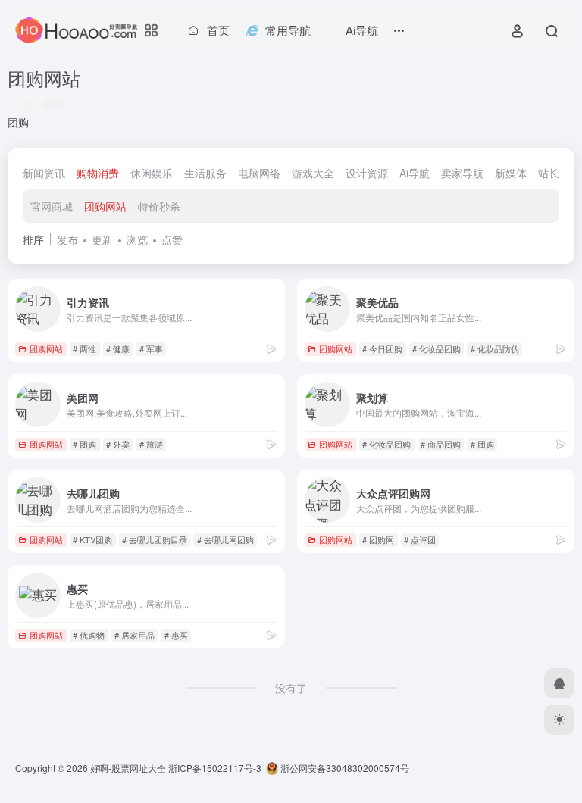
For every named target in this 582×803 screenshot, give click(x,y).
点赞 (172, 239)
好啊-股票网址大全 (128, 767)
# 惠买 (176, 635)
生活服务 (205, 172)
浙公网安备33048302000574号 (343, 767)
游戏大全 (313, 172)
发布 (67, 239)
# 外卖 (118, 444)
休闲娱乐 (151, 172)
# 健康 (118, 348)
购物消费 (98, 172)
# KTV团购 (92, 539)
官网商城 (51, 206)
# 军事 (151, 348)
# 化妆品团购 (436, 348)
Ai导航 (414, 172)
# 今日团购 (382, 348)
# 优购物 (89, 635)
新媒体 (511, 172)
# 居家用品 (134, 635)
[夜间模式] (559, 720)
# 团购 (84, 444)
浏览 (137, 239)
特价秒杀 (159, 206)
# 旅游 (151, 444)
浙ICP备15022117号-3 (214, 767)
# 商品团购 (441, 444)
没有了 (291, 687)
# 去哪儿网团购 (225, 539)
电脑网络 (259, 172)
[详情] (271, 348)
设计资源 (367, 172)
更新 (102, 239)
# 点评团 (420, 539)
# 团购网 (378, 539)
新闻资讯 (44, 172)
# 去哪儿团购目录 (154, 539)
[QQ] (559, 683)
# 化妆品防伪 (495, 348)
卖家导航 (462, 172)
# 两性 (84, 348)
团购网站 (105, 206)
